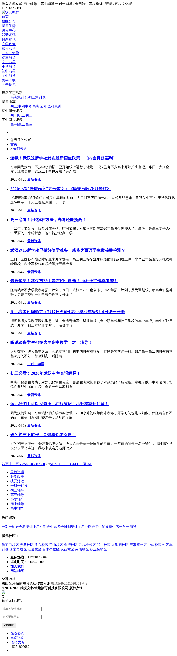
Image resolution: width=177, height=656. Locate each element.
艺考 (43, 106)
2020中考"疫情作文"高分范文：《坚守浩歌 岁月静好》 (60, 188)
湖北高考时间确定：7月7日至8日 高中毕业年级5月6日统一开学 (67, 311)
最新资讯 (9, 35)
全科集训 (54, 106)
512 (63, 464)
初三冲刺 (17, 106)
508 (42, 464)
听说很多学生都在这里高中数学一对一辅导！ (51, 342)
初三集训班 (37, 97)
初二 (21, 115)
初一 (14, 115)
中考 (28, 106)
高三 (29, 124)
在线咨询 (17, 633)
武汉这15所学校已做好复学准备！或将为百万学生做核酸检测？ (67, 250)
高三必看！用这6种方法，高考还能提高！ (48, 219)
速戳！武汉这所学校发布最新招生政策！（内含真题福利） (63, 158)
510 (52, 464)
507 (37, 464)
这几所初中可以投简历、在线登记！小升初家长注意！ (59, 404)
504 (21, 464)
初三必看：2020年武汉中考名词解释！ (45, 373)
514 (73, 464)
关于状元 (9, 85)
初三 (29, 115)
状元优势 (9, 26)
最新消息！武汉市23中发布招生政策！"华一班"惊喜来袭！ (64, 281)
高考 (36, 106)
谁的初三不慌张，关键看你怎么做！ (43, 434)
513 (68, 464)
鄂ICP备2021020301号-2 (69, 583)
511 (57, 464)
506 (32, 464)
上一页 (14, 464)
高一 (14, 124)
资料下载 (9, 80)
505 (26, 464)
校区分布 (9, 21)
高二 (21, 124)
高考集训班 (19, 97)
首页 (5, 17)
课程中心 (9, 30)
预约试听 (17, 642)
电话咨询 (17, 638)
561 (89, 464)
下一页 (81, 464)
